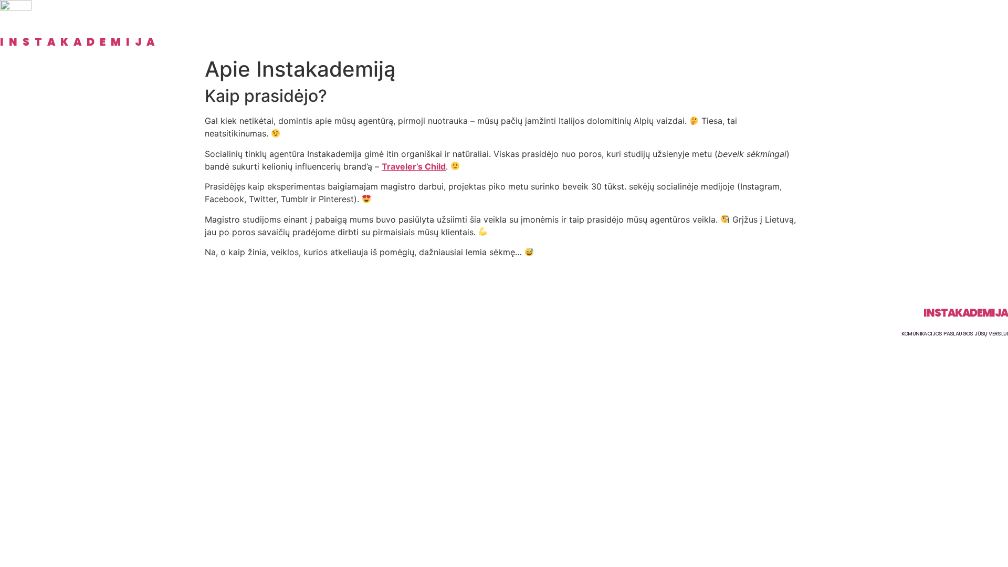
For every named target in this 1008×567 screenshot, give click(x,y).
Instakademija (80, 42)
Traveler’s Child (414, 166)
